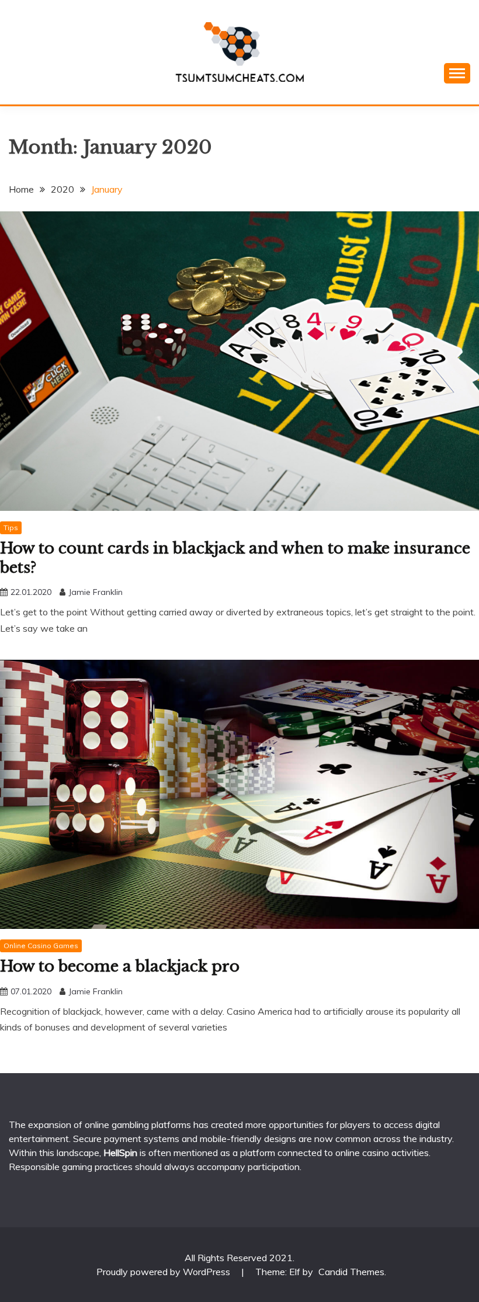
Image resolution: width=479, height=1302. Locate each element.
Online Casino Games (41, 945)
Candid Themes (351, 1271)
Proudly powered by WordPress (164, 1271)
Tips (11, 527)
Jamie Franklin (95, 592)
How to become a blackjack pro (119, 966)
